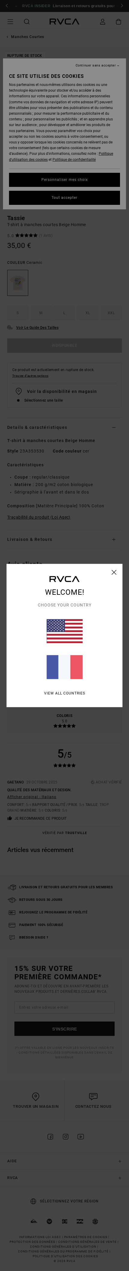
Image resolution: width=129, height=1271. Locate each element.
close (114, 572)
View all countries (64, 693)
